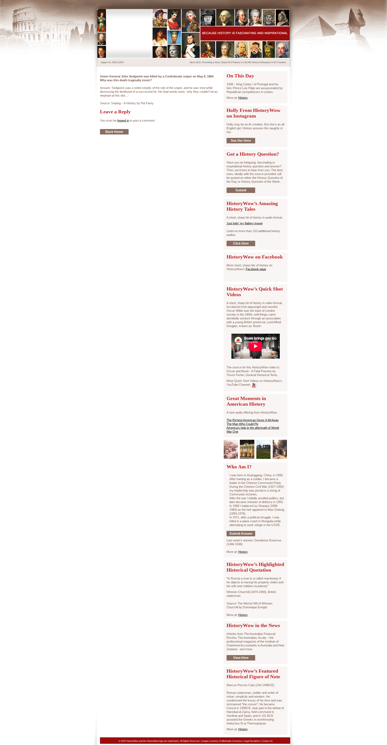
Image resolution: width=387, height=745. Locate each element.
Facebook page (256, 269)
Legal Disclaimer (252, 741)
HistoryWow (129, 33)
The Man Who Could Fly (242, 424)
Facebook (274, 4)
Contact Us (267, 741)
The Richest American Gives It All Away (253, 420)
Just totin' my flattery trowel (244, 223)
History (243, 97)
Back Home (114, 131)
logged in (123, 120)
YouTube (281, 4)
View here (241, 658)
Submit (240, 190)
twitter (267, 4)
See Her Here (241, 140)
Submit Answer (241, 533)
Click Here (241, 243)
